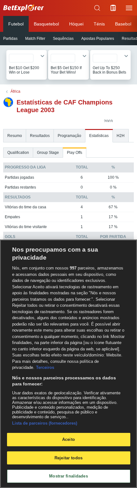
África (15, 91)
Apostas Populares (97, 38)
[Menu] (129, 8)
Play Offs (74, 152)
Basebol (123, 23)
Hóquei (76, 23)
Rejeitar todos (68, 458)
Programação (69, 135)
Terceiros (45, 367)
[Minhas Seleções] (113, 8)
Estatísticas (99, 135)
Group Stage (48, 152)
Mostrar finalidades (68, 476)
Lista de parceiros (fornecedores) (44, 423)
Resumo (14, 135)
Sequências (63, 38)
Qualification (18, 152)
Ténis (99, 23)
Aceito (68, 439)
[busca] (97, 8)
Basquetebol (46, 23)
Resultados (40, 135)
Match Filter (35, 38)
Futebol (16, 23)
